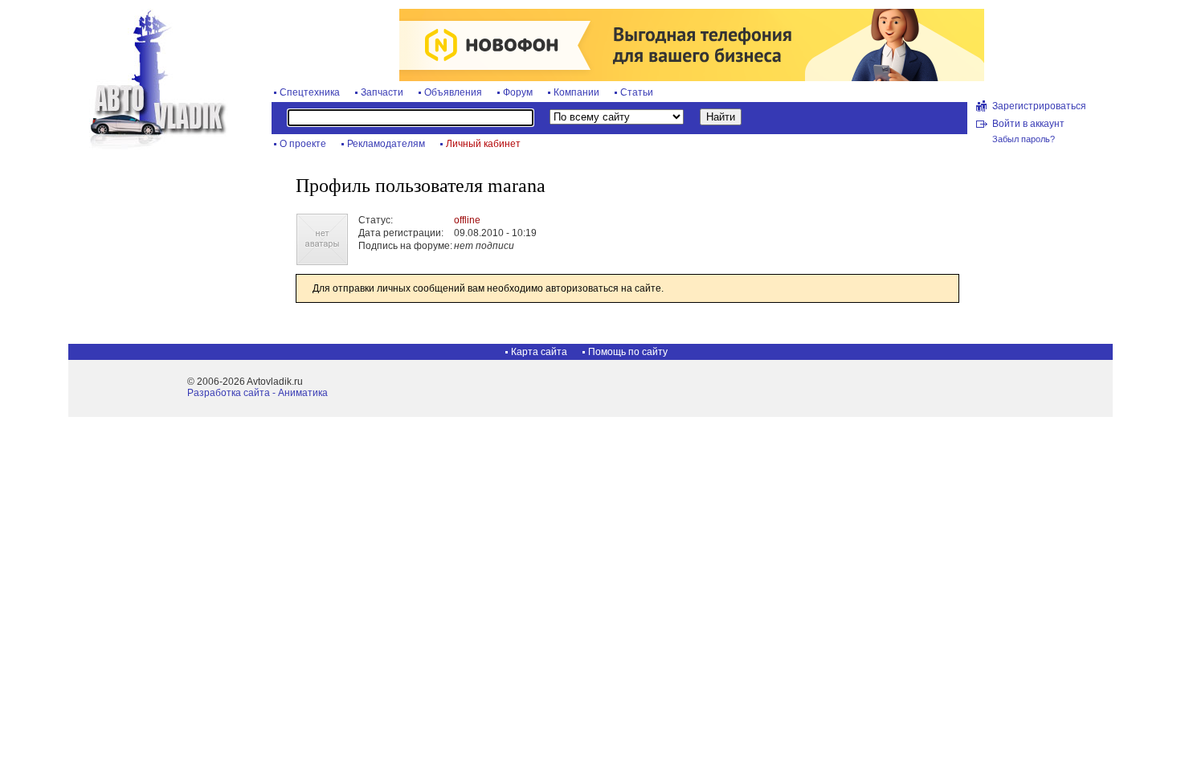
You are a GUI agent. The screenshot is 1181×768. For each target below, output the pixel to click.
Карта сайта (539, 351)
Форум (518, 92)
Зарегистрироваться (1039, 106)
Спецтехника (310, 92)
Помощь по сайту (628, 351)
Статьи (636, 92)
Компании (576, 92)
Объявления (453, 92)
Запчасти (382, 92)
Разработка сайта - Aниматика (257, 392)
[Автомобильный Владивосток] (148, 146)
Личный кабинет (483, 143)
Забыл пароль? (1023, 139)
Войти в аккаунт (1028, 123)
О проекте (303, 143)
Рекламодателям (386, 143)
